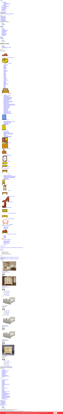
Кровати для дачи (6, 107)
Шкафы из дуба (6, 228)
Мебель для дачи (6, 242)
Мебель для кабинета (7, 241)
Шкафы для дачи (6, 131)
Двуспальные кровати (7, 99)
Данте (5, 86)
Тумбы (5, 237)
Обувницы (11, 201)
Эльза (4, 76)
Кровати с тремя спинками (8, 101)
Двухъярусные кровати (7, 105)
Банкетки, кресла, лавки (11, 196)
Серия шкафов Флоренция (7, 136)
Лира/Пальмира (6, 70)
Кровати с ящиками (7, 106)
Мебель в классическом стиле (6, 396)
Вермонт (5, 81)
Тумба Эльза (4, 356)
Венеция (5, 71)
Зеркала (3, 386)
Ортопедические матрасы (7, 122)
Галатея (5, 73)
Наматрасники (6, 123)
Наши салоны (4, 10)
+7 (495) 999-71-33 (3, 18)
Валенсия (5, 82)
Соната (5, 79)
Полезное (3, 374)
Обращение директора (7, 3)
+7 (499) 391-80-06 (3, 17)
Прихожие (9, 142)
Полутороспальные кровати (8, 97)
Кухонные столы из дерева (8, 175)
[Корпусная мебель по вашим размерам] (6, 366)
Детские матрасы (6, 124)
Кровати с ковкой (6, 103)
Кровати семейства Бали (7, 98)
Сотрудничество (4, 8)
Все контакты (2, 404)
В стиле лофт (6, 110)
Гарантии (3, 29)
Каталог (3, 28)
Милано (5, 84)
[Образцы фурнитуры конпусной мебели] (6, 367)
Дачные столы (6, 178)
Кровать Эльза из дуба (5, 340)
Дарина (5, 77)
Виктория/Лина (6, 83)
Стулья (3, 389)
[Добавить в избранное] (3, 274)
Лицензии (5, 4)
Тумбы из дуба (6, 227)
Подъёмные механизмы (7, 112)
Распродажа (4, 35)
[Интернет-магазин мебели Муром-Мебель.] (7, 13)
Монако (5, 67)
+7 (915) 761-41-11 (3, 19)
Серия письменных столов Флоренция (9, 177)
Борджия (5, 65)
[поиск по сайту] (8, 15)
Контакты (3, 9)
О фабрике (3, 369)
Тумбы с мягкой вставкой (7, 155)
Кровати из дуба (6, 100)
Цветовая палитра (4, 6)
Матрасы (8, 119)
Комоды (9, 148)
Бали (4, 69)
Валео (5, 80)
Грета (4, 72)
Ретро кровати (6, 109)
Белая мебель (11, 224)
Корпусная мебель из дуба (7, 225)
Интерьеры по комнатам (7, 239)
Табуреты (9, 190)
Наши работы (4, 7)
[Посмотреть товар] (4, 309)
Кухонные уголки (8, 207)
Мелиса (5, 74)
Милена (5, 75)
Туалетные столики (6, 179)
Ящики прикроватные (11, 218)
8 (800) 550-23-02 (2, 16)
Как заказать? (4, 5)
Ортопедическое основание (8, 113)
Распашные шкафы (6, 132)
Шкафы (5, 236)
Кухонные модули (6, 168)
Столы (9, 173)
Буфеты (5, 134)
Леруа (5, 87)
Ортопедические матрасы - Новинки (9, 121)
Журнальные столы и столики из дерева (9, 176)
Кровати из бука (6, 102)
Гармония (5, 78)
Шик (4, 85)
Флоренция (5, 68)
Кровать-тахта (6, 108)
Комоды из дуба (6, 226)
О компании (4, 2)
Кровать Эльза (4, 306)
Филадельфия (6, 64)
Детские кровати (6, 96)
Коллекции (3, 380)
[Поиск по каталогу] (8, 50)
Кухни (9, 166)
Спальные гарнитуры (11, 57)
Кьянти (5, 66)
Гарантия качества (4, 375)
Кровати (10, 93)
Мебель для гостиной (7, 240)
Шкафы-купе (6, 135)
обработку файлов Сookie (25, 412)
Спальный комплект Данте (6, 384)
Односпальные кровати (7, 95)
